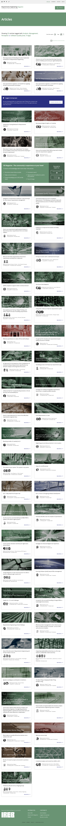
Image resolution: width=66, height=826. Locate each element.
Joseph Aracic (13, 203)
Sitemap (23, 822)
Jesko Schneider (19, 658)
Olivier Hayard (20, 473)
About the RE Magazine (33, 815)
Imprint (28, 822)
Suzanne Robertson (50, 63)
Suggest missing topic (56, 102)
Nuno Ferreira (15, 317)
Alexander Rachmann (11, 658)
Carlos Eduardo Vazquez (22, 264)
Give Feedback (43, 813)
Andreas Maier (16, 369)
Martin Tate (13, 341)
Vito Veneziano (20, 580)
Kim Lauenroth (13, 155)
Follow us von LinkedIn (57, 171)
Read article (26, 66)
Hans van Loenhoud (14, 627)
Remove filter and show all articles (58, 40)
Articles (48, 1)
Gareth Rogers (46, 394)
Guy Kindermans (14, 288)
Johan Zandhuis (46, 738)
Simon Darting (22, 369)
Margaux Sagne (56, 314)
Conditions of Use (39, 822)
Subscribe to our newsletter (57, 177)
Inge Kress (48, 126)
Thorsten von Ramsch (48, 232)
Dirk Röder (21, 603)
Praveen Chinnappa (14, 128)
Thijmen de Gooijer (10, 551)
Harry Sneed (46, 206)
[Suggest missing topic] (6, 1)
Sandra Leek (13, 739)
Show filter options (50, 34)
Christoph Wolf (46, 710)
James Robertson (57, 63)
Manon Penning (14, 419)
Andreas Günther (49, 314)
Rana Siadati (9, 580)
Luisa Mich (48, 469)
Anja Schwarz (53, 126)
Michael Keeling (18, 551)
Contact (29, 817)
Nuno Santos (9, 317)
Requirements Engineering (12, 7)
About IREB (30, 813)
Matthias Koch (55, 259)
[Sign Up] (2, 1)
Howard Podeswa (14, 715)
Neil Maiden (13, 444)
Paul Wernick (14, 580)
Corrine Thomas (16, 88)
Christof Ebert (46, 630)
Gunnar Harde (13, 496)
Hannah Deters (49, 658)
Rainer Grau (46, 604)
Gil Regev (9, 473)
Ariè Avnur (46, 154)
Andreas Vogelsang (22, 791)
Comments (53, 1)
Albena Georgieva (23, 88)
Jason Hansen (13, 235)
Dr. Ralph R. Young (47, 684)
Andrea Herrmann (49, 764)
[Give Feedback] (4, 1)
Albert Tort (46, 343)
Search (63, 1)
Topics (61, 8)
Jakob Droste (55, 658)
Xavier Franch (15, 791)
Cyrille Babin (13, 395)
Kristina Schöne (43, 314)
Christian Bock (13, 62)
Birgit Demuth (54, 418)
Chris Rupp (15, 682)
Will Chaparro (23, 551)
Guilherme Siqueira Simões (12, 264)
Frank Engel (24, 658)
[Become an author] (8, 1)
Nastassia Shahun (47, 546)
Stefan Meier (13, 522)
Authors (58, 1)
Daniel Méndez (10, 791)
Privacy (32, 822)
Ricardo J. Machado (21, 317)
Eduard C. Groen (49, 259)
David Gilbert (15, 603)
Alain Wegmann (14, 473)
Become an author (44, 817)
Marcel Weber (56, 764)
